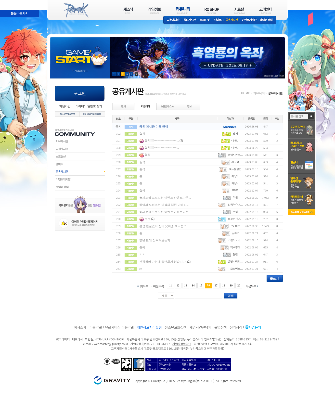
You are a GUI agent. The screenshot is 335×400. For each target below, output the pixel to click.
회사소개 (80, 327)
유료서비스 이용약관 (119, 327)
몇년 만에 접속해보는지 (154, 240)
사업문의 (254, 327)
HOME (245, 93)
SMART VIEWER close (302, 212)
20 (238, 285)
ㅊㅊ (147, 218)
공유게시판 (232, 20)
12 (178, 285)
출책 (142, 133)
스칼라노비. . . (235, 240)
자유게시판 (172, 20)
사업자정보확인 (181, 344)
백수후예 (235, 247)
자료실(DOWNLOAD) (239, 10)
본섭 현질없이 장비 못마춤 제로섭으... (164, 226)
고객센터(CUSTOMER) (265, 10)
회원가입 (64, 106)
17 (216, 285)
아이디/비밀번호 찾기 (89, 106)
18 (223, 285)
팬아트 (218, 20)
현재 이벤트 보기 (136, 74)
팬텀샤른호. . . (235, 154)
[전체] (124, 106)
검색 (231, 295)
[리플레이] (145, 106)
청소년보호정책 (175, 327)
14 (193, 285)
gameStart (80, 53)
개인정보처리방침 (149, 327)
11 (170, 285)
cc (140, 269)
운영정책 (220, 327)
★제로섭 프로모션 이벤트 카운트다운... (165, 197)
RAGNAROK (76, 10)
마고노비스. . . (235, 268)
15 (200, 285)
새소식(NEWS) (128, 10)
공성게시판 (189, 20)
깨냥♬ (235, 176)
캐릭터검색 (80, 187)
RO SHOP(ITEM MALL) (212, 10)
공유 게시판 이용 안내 (153, 126)
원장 (235, 254)
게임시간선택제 (200, 327)
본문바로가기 (9, 2)
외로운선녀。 (235, 218)
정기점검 (236, 327)
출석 (147, 154)
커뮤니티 (259, 93)
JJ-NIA (235, 190)
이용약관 (96, 327)
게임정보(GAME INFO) (154, 10)
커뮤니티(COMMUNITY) (183, 10)
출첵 (142, 247)
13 (185, 285)
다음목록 (250, 286)
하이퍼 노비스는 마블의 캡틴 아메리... (164, 204)
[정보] (189, 106)
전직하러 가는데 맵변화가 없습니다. (163, 261)
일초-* (235, 233)
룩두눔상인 (235, 169)
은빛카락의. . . (235, 261)
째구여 (235, 161)
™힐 (235, 197)
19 (231, 285)
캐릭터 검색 (267, 20)
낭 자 (235, 133)
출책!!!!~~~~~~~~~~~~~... (161, 140)
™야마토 (235, 225)
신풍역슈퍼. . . (235, 204)
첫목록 (144, 286)
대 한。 (235, 140)
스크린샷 (205, 20)
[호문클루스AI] (167, 106)
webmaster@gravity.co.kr (111, 344)
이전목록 (158, 286)
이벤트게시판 (249, 20)
